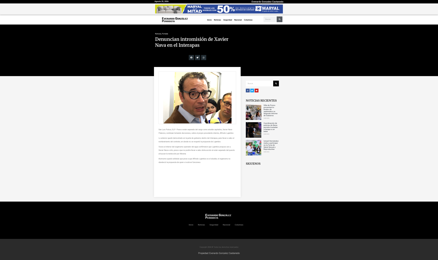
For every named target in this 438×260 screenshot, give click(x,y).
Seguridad (227, 20)
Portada (165, 34)
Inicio (209, 20)
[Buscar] (279, 19)
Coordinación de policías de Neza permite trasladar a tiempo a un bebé (271, 127)
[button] (191, 57)
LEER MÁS (266, 118)
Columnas (248, 20)
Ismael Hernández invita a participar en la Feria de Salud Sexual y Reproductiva (271, 145)
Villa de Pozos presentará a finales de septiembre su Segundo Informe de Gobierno (271, 110)
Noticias (217, 20)
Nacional (238, 20)
